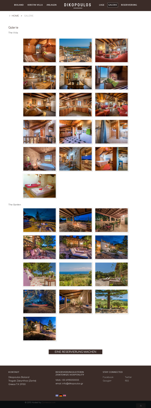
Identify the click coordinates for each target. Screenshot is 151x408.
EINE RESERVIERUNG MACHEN (75, 351)
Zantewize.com (48, 403)
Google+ (107, 381)
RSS (127, 381)
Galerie (13, 27)
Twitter (128, 377)
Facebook (108, 377)
